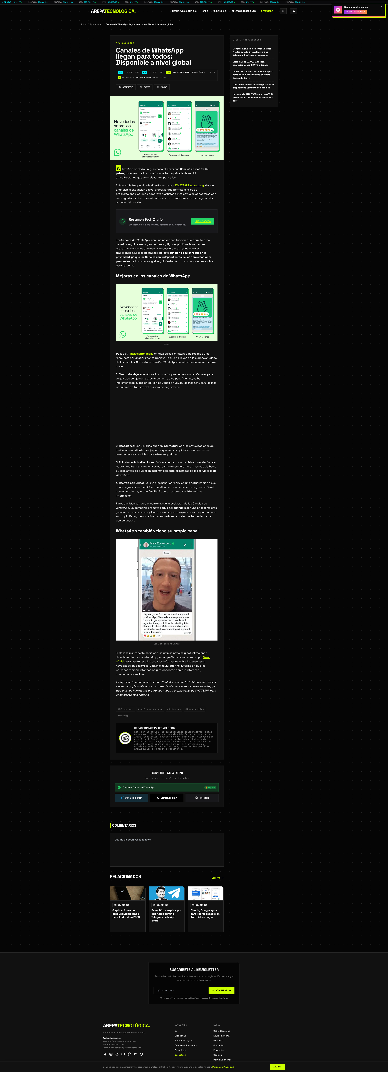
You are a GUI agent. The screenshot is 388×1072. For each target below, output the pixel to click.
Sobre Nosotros (221, 1031)
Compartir (127, 87)
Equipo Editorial (221, 1035)
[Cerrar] (381, 6)
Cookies (217, 1054)
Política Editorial (222, 1059)
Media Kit (218, 1040)
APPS (205, 11)
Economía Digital (183, 1040)
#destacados (174, 709)
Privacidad (218, 1050)
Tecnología (180, 1050)
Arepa (113, 11)
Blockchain (220, 11)
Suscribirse (219, 990)
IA (176, 1031)
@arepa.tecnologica (355, 12)
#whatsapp (123, 715)
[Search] (283, 11)
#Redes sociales (195, 709)
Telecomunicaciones (244, 11)
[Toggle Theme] (293, 11)
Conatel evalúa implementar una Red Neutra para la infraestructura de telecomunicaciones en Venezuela (252, 52)
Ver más (216, 877)
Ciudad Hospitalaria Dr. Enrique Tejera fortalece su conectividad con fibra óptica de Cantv (253, 74)
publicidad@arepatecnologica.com (125, 1047)
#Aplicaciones (125, 709)
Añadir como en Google (144, 77)
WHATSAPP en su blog (189, 185)
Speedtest (267, 11)
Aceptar (277, 1067)
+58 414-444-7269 (115, 1044)
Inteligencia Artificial (184, 11)
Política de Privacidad (223, 1066)
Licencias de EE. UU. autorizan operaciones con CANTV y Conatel (251, 63)
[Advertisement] (166, 421)
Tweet (147, 87)
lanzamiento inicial (140, 353)
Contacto (218, 1045)
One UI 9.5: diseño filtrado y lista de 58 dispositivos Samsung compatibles (253, 86)
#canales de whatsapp (150, 709)
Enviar (164, 87)
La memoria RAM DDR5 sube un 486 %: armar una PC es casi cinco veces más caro (253, 97)
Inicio (84, 24)
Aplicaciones (96, 24)
